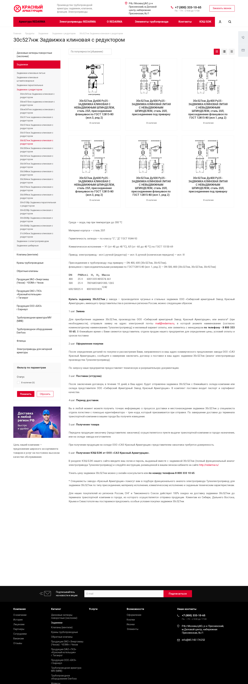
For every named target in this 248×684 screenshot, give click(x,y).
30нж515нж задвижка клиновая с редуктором (37, 103)
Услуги (93, 609)
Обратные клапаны (27, 271)
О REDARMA (115, 21)
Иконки (131, 624)
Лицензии (18, 624)
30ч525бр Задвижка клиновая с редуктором (36, 212)
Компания (19, 609)
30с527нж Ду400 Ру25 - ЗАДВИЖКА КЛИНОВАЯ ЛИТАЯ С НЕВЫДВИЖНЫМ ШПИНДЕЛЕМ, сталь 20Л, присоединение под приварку (208, 184)
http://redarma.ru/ (209, 465)
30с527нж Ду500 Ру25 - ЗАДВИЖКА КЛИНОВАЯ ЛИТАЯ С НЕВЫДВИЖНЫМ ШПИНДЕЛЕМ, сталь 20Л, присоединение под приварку (151, 107)
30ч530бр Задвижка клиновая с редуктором (36, 220)
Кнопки (131, 619)
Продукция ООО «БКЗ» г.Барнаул (29, 308)
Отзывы (17, 643)
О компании (19, 615)
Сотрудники (20, 633)
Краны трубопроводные (30, 262)
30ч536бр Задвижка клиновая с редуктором (36, 227)
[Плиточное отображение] (217, 52)
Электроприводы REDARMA (78, 21)
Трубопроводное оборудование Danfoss (34, 331)
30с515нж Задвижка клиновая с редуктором (36, 134)
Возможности (135, 609)
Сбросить (45, 394)
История (18, 619)
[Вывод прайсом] (232, 52)
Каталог (56, 609)
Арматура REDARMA (32, 21)
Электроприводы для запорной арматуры (34, 351)
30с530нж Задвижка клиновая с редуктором (36, 150)
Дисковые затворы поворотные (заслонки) (34, 55)
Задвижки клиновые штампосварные (27, 79)
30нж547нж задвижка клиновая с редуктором (37, 111)
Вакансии (18, 638)
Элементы (132, 629)
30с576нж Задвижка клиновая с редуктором (36, 189)
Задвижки (22, 64)
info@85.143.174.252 (193, 639)
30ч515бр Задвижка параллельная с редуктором (38, 204)
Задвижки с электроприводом (33, 241)
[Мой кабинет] (220, 22)
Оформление (134, 615)
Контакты (185, 21)
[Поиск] (230, 22)
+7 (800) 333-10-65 (188, 7)
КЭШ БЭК (205, 21)
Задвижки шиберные (27, 245)
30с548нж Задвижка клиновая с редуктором (36, 173)
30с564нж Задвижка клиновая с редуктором (36, 181)
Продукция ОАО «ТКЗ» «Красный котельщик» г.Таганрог (29, 294)
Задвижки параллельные (30, 85)
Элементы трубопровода (151, 21)
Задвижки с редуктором (29, 89)
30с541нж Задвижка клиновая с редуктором (36, 158)
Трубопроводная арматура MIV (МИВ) (34, 319)
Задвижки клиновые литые (31, 73)
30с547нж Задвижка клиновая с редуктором (36, 165)
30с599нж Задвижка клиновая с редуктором (36, 196)
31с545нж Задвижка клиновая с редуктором (36, 235)
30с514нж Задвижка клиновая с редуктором (36, 127)
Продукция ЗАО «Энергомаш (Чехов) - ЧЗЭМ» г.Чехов (33, 281)
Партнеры (18, 629)
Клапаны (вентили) (27, 254)
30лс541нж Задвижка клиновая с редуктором (37, 96)
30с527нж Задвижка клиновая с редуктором (36, 142)
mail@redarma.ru (164, 323)
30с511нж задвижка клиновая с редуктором (36, 119)
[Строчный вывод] (224, 52)
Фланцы (21, 340)
